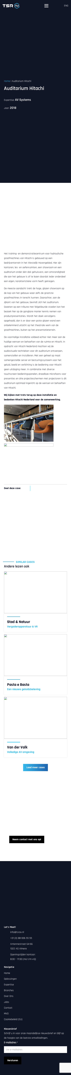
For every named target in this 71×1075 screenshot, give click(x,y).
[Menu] (46, 6)
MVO (6, 1013)
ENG (66, 5)
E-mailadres (11, 1042)
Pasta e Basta (18, 684)
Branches (9, 990)
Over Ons (8, 996)
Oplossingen (10, 979)
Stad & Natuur (18, 621)
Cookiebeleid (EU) (13, 1019)
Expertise (9, 984)
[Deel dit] (26, 488)
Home (7, 81)
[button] (56, 6)
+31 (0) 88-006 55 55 (21, 938)
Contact (8, 1008)
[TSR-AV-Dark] (11, 6)
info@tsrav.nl (17, 932)
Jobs (6, 1002)
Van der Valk (17, 747)
